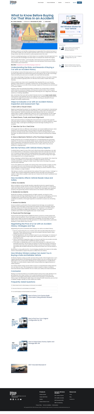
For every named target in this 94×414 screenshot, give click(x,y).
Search (71, 40)
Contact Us (67, 2)
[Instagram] (18, 399)
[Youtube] (20, 399)
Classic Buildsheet (51, 2)
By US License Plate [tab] (71, 31)
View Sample (41, 2)
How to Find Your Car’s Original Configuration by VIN (38, 319)
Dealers (60, 2)
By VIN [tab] (62, 31)
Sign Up (74, 2)
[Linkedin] (13, 399)
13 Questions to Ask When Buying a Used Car (28, 65)
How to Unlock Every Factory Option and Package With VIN (41, 342)
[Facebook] (10, 399)
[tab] (78, 32)
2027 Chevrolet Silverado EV (37, 365)
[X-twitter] (15, 399)
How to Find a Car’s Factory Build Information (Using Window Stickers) (40, 296)
